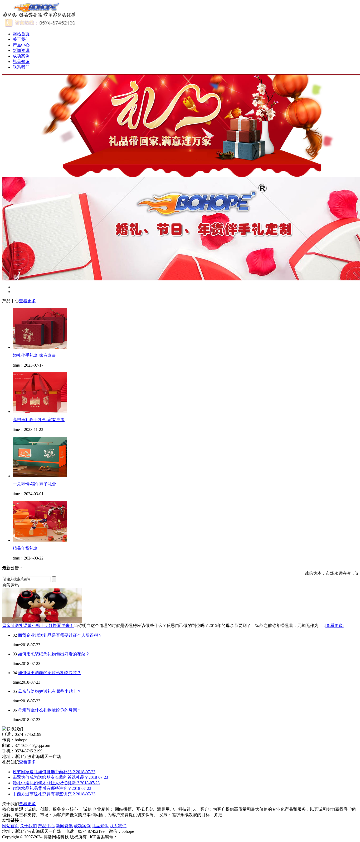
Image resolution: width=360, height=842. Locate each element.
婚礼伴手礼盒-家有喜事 (34, 355)
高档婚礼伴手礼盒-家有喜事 (39, 419)
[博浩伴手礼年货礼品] (39, 16)
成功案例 (21, 56)
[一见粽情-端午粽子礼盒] (40, 476)
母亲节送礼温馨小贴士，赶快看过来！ (38, 625)
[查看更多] (334, 625)
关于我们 (21, 39)
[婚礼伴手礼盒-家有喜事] (40, 347)
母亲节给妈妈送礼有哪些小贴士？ (49, 691)
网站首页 (21, 34)
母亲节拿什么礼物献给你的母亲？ (49, 710)
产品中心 (21, 45)
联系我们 (21, 67)
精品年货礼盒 (25, 548)
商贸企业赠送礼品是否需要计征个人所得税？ (60, 635)
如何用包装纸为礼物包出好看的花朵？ (54, 654)
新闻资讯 (21, 50)
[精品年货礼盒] (40, 540)
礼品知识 (21, 61)
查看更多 (27, 301)
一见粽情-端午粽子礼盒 (34, 484)
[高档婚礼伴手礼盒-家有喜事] (40, 411)
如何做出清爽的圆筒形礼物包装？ (49, 672)
